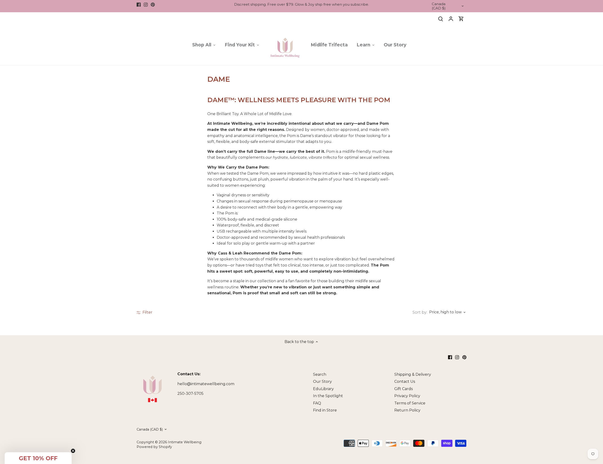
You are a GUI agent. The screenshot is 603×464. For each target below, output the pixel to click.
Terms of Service (409, 403)
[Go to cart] (461, 18)
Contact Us (404, 381)
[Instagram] (146, 4)
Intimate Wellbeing (184, 442)
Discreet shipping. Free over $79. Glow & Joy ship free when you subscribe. (301, 4)
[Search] (440, 18)
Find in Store (325, 410)
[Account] (451, 18)
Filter (147, 312)
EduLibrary (323, 389)
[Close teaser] (73, 450)
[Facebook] (139, 4)
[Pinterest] (153, 4)
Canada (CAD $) (439, 6)
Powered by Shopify (154, 447)
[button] (38, 458)
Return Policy (407, 410)
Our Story (322, 381)
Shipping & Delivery (412, 374)
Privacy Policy (407, 396)
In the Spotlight (328, 396)
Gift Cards (403, 389)
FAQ (317, 403)
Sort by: (419, 312)
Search (319, 374)
